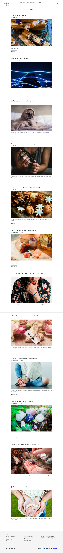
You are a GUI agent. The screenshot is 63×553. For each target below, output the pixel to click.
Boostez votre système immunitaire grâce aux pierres (28, 144)
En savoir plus (14, 51)
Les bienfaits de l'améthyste (28, 536)
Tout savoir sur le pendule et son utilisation (25, 444)
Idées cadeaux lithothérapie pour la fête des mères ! (27, 316)
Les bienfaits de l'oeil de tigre (28, 538)
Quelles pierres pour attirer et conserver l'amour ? (27, 487)
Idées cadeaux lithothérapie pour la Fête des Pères (27, 273)
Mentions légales (9, 539)
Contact (7, 540)
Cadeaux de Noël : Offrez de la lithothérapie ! (25, 188)
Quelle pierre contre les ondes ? (21, 58)
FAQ (7, 542)
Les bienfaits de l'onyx (27, 540)
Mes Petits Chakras (11, 550)
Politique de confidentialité (10, 537)
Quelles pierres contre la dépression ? (23, 101)
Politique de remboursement (11, 536)
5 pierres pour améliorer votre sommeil (24, 230)
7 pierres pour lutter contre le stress (22, 401)
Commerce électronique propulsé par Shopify (20, 550)
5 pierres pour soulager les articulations (24, 359)
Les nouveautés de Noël (18, 15)
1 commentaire (21, 522)
